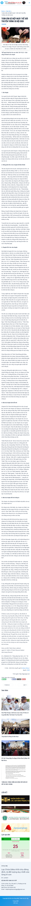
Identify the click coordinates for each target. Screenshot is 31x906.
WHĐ (28, 670)
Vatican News (25, 668)
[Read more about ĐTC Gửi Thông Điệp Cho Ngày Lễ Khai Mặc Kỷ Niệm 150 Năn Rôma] (15, 748)
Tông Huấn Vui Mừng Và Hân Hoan (10, 736)
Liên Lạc (15, 903)
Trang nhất (15, 901)
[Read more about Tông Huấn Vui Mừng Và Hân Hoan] (15, 726)
